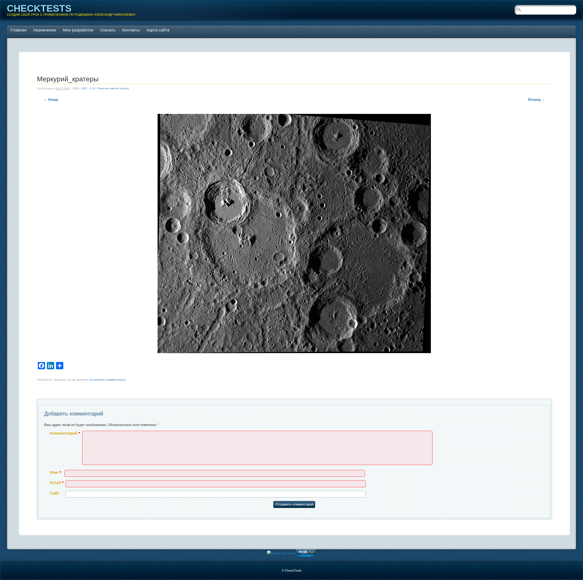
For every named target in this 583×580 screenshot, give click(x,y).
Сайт (55, 493)
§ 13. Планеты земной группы (109, 88)
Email (57, 482)
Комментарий (65, 433)
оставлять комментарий (107, 379)
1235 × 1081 (79, 88)
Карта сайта (158, 30)
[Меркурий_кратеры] (294, 234)
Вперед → (536, 99)
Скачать (107, 30)
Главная (18, 30)
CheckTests (39, 8)
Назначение (44, 30)
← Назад (51, 99)
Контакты (131, 30)
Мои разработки (78, 30)
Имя (55, 472)
